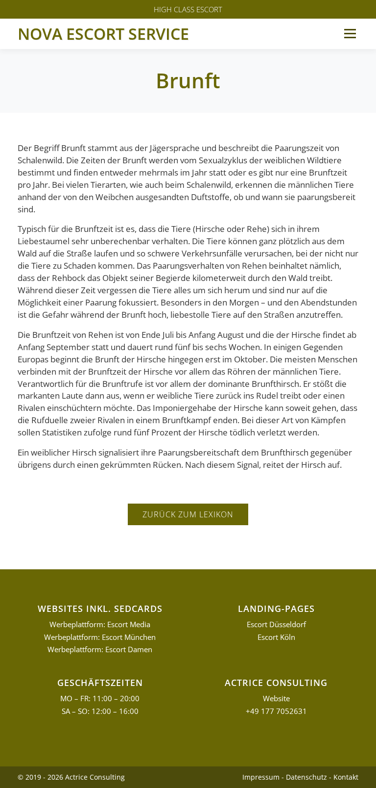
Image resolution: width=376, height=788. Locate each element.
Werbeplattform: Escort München (100, 637)
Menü (349, 33)
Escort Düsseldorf (276, 624)
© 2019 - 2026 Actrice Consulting (71, 777)
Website (276, 698)
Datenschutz (306, 777)
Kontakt (345, 777)
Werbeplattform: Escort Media (99, 624)
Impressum (261, 777)
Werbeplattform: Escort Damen (99, 649)
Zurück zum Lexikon (188, 514)
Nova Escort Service (103, 33)
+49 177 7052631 (276, 711)
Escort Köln (276, 637)
